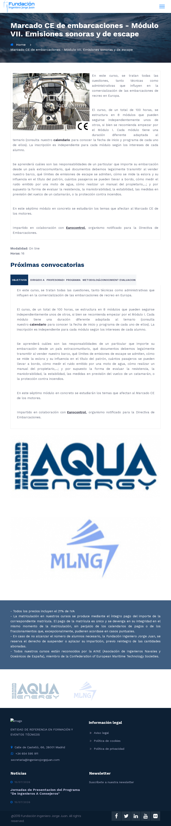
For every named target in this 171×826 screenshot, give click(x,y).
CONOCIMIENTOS (111, 280)
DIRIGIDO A (37, 280)
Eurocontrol (75, 228)
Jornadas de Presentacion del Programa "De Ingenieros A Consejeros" (45, 791)
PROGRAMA (73, 280)
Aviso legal (101, 732)
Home (21, 45)
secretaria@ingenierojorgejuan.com (35, 759)
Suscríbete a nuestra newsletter (111, 782)
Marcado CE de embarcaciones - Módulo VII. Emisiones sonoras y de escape (71, 50)
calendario (61, 140)
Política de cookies (107, 740)
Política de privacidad (109, 748)
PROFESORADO (56, 280)
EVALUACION (127, 280)
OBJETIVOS (19, 280)
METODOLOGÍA (92, 280)
